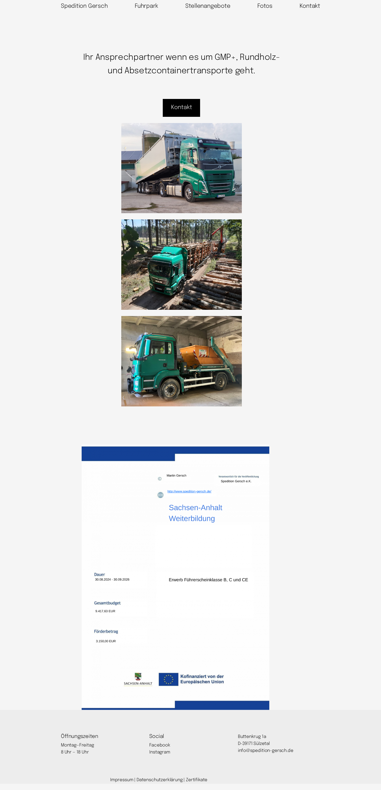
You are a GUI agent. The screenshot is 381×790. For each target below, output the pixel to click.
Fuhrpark (146, 6)
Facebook (159, 745)
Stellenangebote (207, 6)
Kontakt (310, 6)
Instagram (159, 752)
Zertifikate (196, 780)
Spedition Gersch (84, 6)
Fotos (264, 6)
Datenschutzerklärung (160, 780)
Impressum (121, 780)
